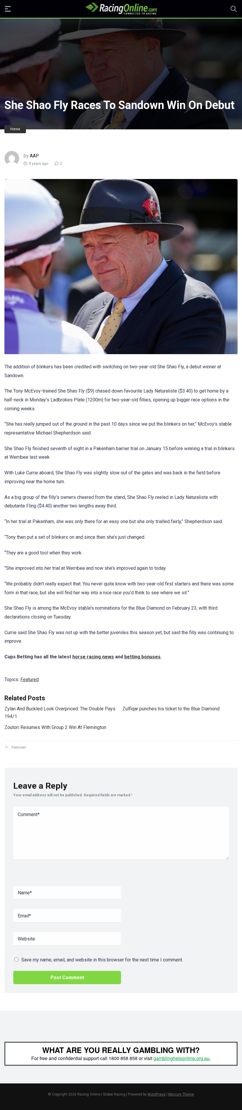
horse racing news (93, 657)
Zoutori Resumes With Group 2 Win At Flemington (55, 727)
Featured (29, 679)
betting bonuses (142, 657)
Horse (15, 129)
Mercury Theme (181, 1094)
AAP (34, 156)
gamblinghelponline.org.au (181, 1058)
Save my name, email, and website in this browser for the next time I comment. (102, 960)
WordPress (157, 1094)
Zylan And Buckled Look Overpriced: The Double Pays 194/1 (59, 712)
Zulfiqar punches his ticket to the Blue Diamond (171, 709)
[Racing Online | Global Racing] (121, 8)
